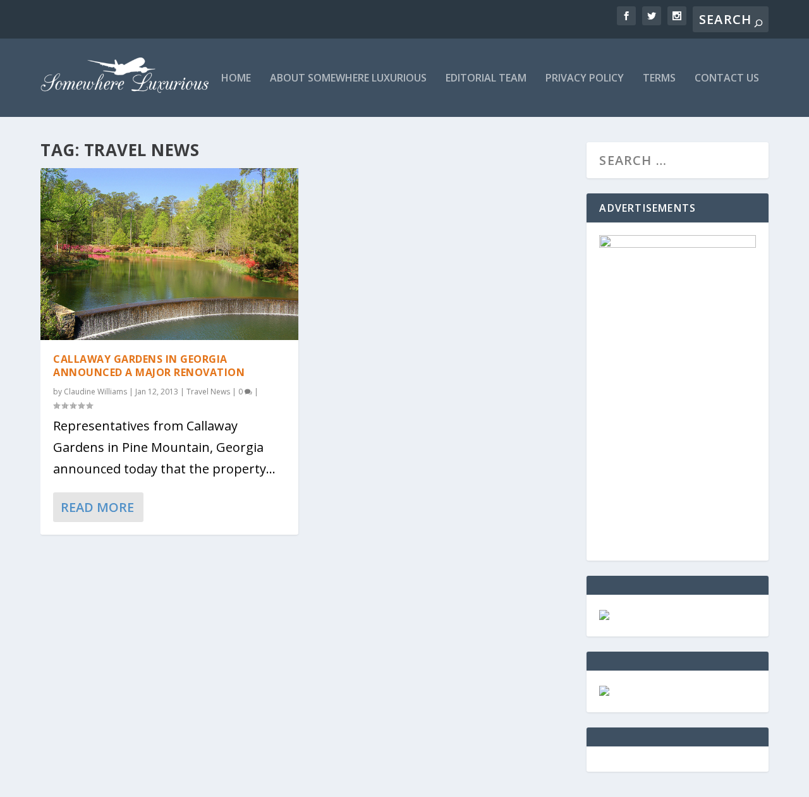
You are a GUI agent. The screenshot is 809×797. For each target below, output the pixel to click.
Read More (97, 507)
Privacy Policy (584, 79)
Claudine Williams (95, 391)
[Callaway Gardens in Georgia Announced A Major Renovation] (169, 254)
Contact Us (727, 79)
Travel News (208, 391)
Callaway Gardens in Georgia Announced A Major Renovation (149, 365)
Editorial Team (486, 79)
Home (236, 79)
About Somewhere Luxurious (348, 79)
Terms (659, 79)
